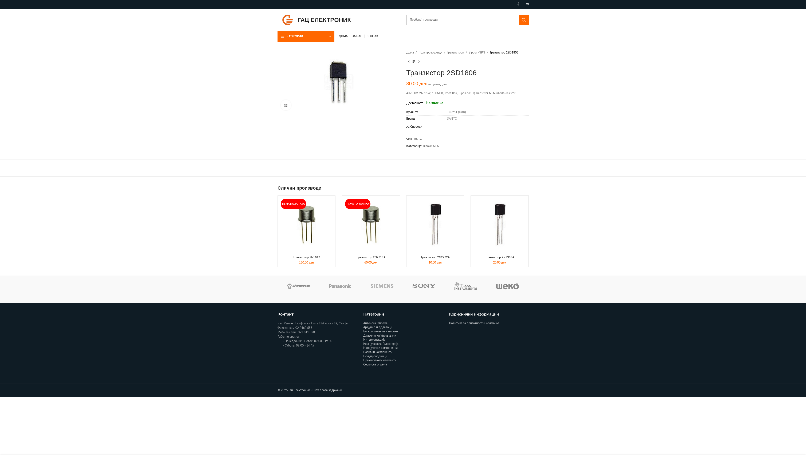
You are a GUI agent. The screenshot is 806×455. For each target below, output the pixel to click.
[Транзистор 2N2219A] (371, 224)
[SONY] (424, 286)
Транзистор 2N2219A (370, 257)
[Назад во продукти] (413, 61)
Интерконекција (374, 339)
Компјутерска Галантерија (380, 344)
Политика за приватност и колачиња (474, 323)
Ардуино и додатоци (377, 327)
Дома (410, 52)
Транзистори (455, 52)
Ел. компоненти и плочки (380, 331)
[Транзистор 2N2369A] (499, 224)
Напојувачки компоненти (380, 348)
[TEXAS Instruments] (466, 286)
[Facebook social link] (518, 4)
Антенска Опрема (375, 323)
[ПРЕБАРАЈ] (524, 20)
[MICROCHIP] (298, 286)
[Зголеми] (286, 105)
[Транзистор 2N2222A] (435, 224)
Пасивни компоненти (377, 352)
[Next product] (418, 61)
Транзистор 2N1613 (306, 257)
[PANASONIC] (340, 286)
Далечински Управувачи (379, 335)
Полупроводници (430, 52)
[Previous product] (408, 61)
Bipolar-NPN (477, 52)
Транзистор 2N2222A (435, 257)
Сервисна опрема (375, 364)
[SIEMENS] (382, 286)
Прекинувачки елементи (379, 360)
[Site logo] (288, 19)
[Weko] (508, 286)
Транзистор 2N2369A (499, 257)
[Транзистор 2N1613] (306, 224)
